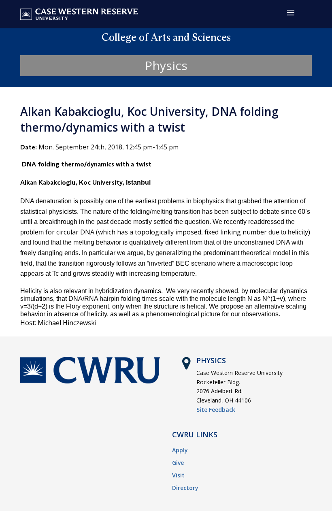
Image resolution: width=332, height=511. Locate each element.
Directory (185, 488)
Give (178, 462)
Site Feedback (215, 409)
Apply (180, 450)
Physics (166, 65)
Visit (178, 475)
